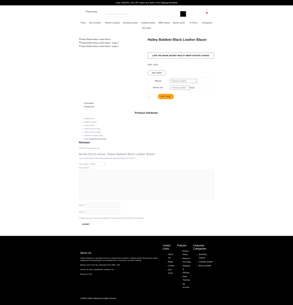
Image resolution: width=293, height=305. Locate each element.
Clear (192, 88)
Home (83, 23)
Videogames (207, 23)
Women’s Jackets (112, 23)
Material (158, 81)
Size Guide (146, 28)
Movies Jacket (179, 23)
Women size (158, 88)
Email (82, 212)
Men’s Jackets (95, 23)
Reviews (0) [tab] (89, 107)
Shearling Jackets (130, 23)
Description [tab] (89, 103)
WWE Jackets (164, 23)
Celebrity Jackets (148, 23)
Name (82, 205)
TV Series (193, 23)
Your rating (84, 164)
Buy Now (166, 96)
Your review (84, 168)
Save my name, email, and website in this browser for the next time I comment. (112, 218)
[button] (95, 22)
